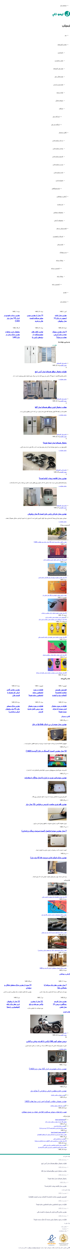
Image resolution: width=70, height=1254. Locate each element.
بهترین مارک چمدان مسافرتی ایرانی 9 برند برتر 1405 (53, 968)
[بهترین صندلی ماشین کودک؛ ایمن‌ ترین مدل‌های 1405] (59, 1095)
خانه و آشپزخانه (62, 45)
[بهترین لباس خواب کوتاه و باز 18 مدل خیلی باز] (57, 593)
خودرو (65, 292)
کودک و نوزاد (60, 93)
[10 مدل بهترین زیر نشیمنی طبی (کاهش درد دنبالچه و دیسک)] (60, 1139)
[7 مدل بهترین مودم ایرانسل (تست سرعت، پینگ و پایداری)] (57, 847)
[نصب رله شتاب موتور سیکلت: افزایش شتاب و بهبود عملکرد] (58, 1106)
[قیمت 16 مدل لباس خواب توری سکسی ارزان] (57, 558)
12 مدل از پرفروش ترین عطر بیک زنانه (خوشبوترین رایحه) (13, 1004)
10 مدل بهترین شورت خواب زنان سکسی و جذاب (54, 613)
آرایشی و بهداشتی (62, 197)
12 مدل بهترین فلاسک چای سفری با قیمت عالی (54, 897)
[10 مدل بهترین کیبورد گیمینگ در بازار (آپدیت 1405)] (57, 767)
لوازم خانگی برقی (59, 77)
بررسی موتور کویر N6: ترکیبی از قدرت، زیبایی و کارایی (46, 1041)
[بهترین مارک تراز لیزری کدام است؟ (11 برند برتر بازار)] (60, 1126)
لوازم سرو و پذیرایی (58, 85)
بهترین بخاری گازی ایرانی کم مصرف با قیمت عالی (13, 692)
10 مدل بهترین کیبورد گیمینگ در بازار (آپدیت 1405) (46, 751)
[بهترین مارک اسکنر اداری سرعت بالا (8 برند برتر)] (57, 873)
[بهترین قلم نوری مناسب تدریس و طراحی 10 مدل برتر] (57, 820)
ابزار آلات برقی (56, 117)
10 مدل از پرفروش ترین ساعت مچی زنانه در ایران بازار (53, 619)
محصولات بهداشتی (58, 213)
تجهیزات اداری (59, 181)
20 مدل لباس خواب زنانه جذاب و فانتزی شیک (55, 655)
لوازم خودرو (66, 1012)
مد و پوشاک (63, 252)
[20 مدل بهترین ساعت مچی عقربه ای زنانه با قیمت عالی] (57, 635)
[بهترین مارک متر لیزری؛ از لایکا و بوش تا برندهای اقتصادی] (59, 1132)
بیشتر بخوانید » (63, 379)
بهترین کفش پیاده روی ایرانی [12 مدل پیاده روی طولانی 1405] (50, 542)
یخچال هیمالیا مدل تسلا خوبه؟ (55, 443)
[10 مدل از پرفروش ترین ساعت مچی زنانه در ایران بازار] (56, 617)
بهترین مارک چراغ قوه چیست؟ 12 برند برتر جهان (54, 933)
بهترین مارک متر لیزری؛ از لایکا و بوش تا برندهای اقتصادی (52, 1135)
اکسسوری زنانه (56, 285)
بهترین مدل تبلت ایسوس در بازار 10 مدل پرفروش (60, 318)
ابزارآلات (61, 109)
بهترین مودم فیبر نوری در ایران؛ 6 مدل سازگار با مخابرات (46, 777)
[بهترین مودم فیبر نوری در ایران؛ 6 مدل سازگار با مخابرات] (57, 793)
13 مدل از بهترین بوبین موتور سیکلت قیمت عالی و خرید (35, 318)
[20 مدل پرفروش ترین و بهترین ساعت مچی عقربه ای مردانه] (57, 671)
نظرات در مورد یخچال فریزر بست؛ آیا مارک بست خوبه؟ (59, 709)
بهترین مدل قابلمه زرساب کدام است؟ (53, 478)
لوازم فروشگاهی (56, 189)
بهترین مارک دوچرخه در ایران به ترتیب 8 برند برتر (54, 915)
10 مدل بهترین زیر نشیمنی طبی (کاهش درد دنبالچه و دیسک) (51, 1141)
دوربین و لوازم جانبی (58, 165)
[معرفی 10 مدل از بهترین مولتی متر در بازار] (61, 1120)
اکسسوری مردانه (55, 269)
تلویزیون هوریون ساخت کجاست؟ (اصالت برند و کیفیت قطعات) (59, 694)
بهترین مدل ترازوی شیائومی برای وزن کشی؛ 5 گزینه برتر (52, 1147)
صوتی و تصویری (59, 61)
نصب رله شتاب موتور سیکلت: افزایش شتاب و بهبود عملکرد (44, 1112)
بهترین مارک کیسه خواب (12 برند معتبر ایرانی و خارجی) (52, 950)
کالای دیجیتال (63, 133)
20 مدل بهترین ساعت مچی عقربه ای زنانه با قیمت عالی (52, 637)
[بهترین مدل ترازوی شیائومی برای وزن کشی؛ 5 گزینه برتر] (55, 1145)
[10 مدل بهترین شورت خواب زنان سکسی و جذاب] (57, 611)
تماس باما (64, 1227)
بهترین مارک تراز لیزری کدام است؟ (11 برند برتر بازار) (53, 1128)
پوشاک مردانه (59, 261)
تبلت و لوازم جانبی (58, 173)
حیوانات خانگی (59, 101)
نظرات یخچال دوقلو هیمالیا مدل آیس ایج (51, 371)
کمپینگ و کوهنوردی (58, 237)
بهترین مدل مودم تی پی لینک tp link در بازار (49, 724)
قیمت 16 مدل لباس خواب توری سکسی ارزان (55, 560)
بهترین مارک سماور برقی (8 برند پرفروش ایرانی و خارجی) (13, 709)
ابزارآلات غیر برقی (55, 125)
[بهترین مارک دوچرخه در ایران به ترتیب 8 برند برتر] (57, 913)
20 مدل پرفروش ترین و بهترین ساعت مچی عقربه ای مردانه (51, 673)
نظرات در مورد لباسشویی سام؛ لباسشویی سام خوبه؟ (36, 692)
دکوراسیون (60, 53)
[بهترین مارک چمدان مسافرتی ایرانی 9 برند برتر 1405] (57, 966)
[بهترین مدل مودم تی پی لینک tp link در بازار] (57, 740)
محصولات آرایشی (58, 221)
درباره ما (64, 1229)
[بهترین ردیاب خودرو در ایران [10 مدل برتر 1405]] (57, 1063)
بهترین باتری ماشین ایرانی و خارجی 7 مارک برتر (48, 1091)
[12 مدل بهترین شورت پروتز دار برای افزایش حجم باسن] (57, 575)
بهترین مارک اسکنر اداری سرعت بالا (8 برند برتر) (48, 857)
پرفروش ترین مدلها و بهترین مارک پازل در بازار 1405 (12, 334)
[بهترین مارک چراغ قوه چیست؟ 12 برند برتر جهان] (57, 930)
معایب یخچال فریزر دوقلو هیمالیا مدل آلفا (51, 407)
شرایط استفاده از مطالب (34, 1248)
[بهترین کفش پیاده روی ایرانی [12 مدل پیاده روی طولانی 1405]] (57, 540)
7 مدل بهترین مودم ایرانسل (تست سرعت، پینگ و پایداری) (44, 831)
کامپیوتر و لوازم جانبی (57, 157)
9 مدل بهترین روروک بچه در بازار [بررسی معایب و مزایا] (59, 334)
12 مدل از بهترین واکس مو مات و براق (36, 1003)
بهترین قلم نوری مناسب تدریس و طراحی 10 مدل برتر (46, 804)
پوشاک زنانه (60, 277)
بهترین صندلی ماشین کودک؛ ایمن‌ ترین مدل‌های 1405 (46, 1101)
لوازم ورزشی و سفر (62, 228)
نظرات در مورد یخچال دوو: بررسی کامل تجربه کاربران (35, 709)
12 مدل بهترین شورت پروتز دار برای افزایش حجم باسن (52, 578)
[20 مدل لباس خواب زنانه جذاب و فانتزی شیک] (57, 653)
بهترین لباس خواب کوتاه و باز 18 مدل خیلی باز (55, 595)
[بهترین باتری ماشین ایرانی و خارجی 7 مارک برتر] (57, 1085)
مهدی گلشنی (63, 365)
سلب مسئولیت (63, 1231)
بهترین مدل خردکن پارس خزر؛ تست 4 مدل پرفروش (47, 514)
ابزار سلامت (60, 205)
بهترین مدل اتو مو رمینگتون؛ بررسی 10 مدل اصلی (60, 1004)
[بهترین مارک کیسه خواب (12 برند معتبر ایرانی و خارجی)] (57, 948)
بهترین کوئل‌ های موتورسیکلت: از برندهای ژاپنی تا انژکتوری (37, 336)
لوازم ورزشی (60, 245)
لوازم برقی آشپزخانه (58, 69)
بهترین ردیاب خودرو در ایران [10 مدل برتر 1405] (12, 318)
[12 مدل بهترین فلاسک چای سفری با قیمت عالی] (57, 895)
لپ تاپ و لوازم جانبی (57, 141)
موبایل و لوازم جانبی (58, 149)
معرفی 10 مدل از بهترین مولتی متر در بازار (56, 1122)
